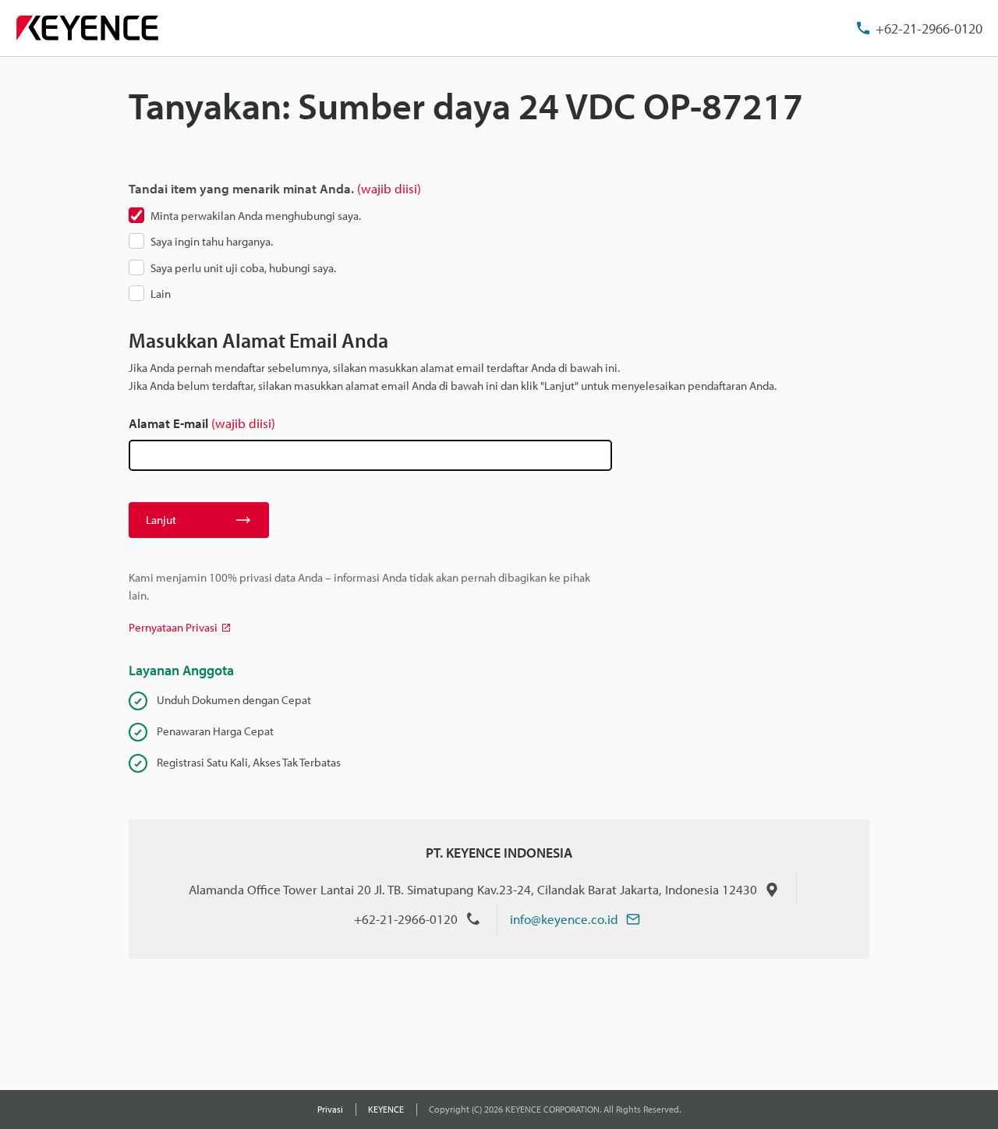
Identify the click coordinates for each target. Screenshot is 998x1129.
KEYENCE (386, 1109)
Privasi (330, 1109)
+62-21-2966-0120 (929, 28)
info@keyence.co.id (564, 919)
